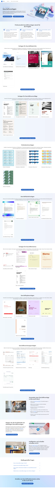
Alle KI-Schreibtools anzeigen (34, 453)
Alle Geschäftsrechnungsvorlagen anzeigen (28, 390)
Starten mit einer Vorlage (7, 16)
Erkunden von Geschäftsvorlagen (11, 434)
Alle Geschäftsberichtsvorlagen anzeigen (27, 89)
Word (4, 1)
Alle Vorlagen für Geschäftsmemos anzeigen (27, 288)
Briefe (10, 429)
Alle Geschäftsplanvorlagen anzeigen (27, 338)
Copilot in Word (34, 445)
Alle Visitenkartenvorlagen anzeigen (27, 189)
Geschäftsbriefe (7, 7)
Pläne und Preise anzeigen (14, 1)
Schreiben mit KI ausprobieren (18, 16)
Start (3, 7)
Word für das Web (37, 401)
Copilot (35, 411)
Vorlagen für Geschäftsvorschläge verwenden (27, 138)
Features (8, 1)
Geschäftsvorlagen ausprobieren (27, 483)
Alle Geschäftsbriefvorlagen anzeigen (27, 239)
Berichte (21, 428)
